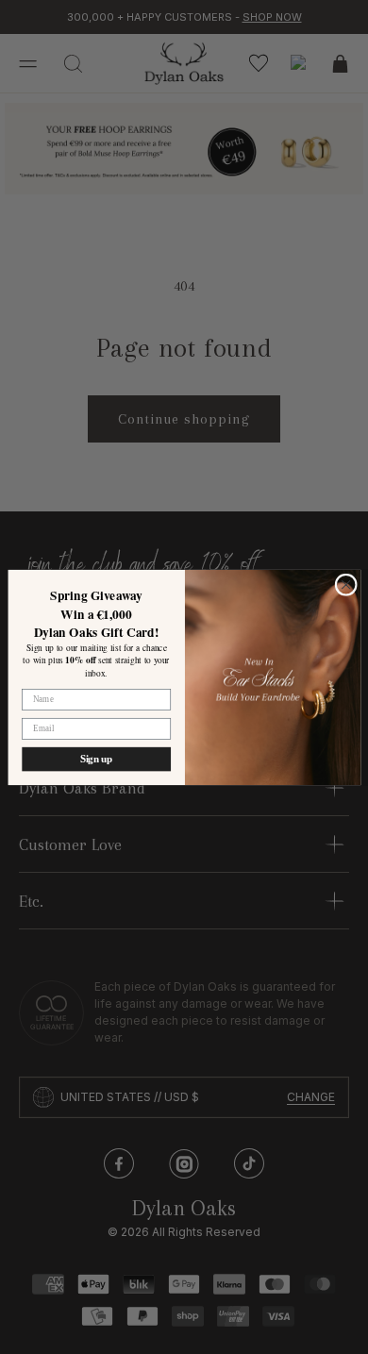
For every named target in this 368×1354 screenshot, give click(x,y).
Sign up (95, 758)
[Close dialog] (346, 584)
